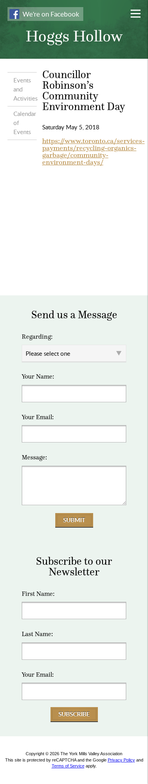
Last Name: (37, 634)
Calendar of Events (24, 122)
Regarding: (37, 337)
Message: (34, 457)
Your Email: (38, 417)
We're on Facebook (50, 14)
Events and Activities (25, 89)
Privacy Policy (121, 760)
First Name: (38, 594)
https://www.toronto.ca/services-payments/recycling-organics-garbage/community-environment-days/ (93, 151)
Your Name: (38, 377)
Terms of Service (68, 765)
